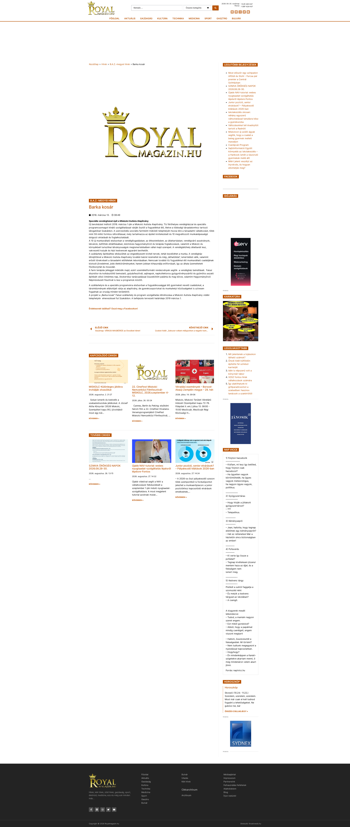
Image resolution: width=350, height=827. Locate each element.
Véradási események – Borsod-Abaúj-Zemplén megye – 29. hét (194, 388)
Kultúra (162, 18)
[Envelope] (248, 12)
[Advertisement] (175, 42)
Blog (226, 792)
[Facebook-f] (91, 809)
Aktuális (129, 18)
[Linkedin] (236, 12)
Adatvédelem (230, 788)
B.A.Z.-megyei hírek (120, 64)
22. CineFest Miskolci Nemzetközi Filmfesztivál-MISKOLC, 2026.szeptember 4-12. (150, 391)
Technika (178, 18)
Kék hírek (186, 781)
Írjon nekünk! (230, 795)
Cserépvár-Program (238, 145)
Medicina (194, 18)
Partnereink (229, 781)
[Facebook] (232, 12)
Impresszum (229, 778)
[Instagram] (240, 12)
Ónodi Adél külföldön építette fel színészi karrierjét (239, 364)
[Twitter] (244, 12)
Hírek (104, 64)
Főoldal (114, 18)
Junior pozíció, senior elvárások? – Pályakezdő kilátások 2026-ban (194, 467)
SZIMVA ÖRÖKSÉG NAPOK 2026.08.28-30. (105, 467)
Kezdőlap (94, 64)
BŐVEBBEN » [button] (94, 418)
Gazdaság (146, 18)
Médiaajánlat (230, 774)
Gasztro (222, 18)
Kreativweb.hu (255, 823)
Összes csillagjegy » (236, 711)
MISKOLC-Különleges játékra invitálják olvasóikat (106, 388)
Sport (208, 18)
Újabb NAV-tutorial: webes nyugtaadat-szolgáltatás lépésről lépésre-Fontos (151, 468)
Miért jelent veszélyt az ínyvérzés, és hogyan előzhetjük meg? (240, 164)
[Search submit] (215, 7)
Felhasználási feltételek (235, 785)
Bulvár (236, 18)
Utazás (185, 778)
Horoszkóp (231, 687)
